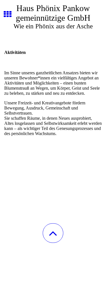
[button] (53, 233)
